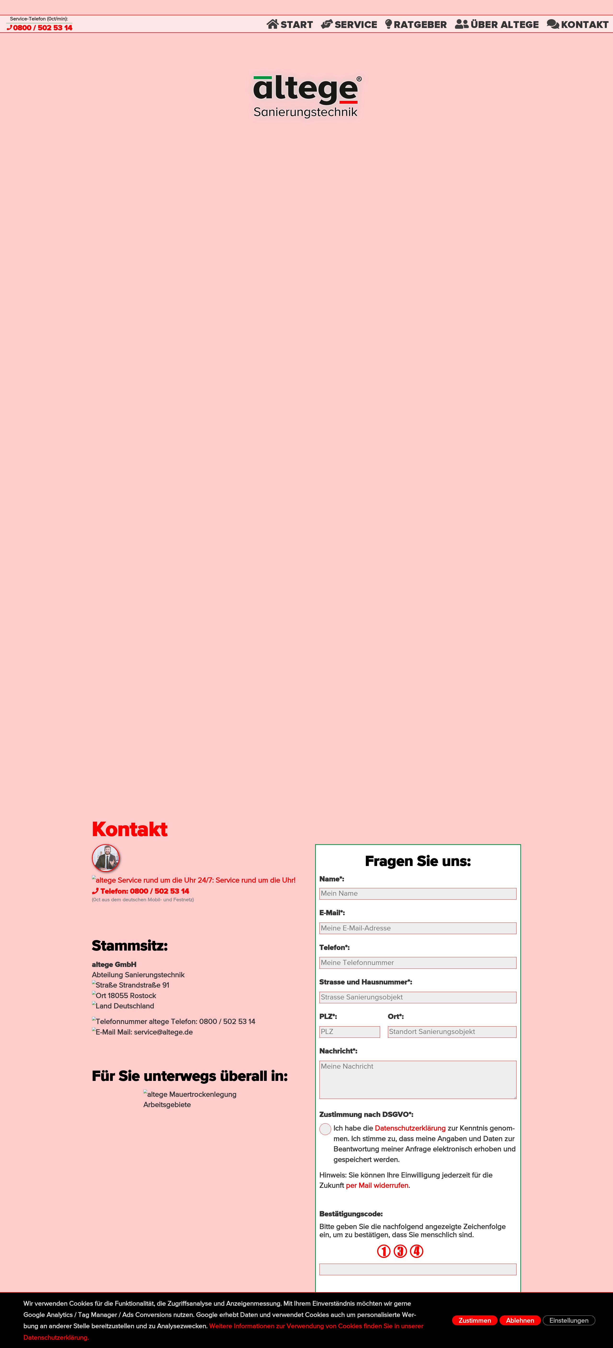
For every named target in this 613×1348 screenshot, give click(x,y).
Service (356, 24)
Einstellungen (569, 1321)
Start (297, 24)
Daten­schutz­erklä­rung (410, 1128)
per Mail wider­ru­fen (377, 1185)
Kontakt (585, 24)
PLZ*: (328, 1016)
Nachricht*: (338, 1050)
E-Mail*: (332, 912)
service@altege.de (163, 1032)
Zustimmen (475, 1321)
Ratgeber (420, 24)
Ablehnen (520, 1321)
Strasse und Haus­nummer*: (365, 981)
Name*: (331, 878)
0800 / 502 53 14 (42, 28)
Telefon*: (334, 947)
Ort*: (396, 1016)
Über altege (505, 24)
